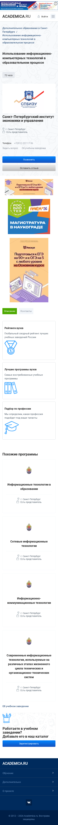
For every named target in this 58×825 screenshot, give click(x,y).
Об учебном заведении (34, 148)
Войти (44, 16)
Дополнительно (12, 782)
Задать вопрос (10, 148)
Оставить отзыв (29, 168)
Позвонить (29, 159)
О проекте (8, 791)
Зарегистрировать (29, 743)
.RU (16, 16)
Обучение (8, 773)
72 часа (9, 75)
